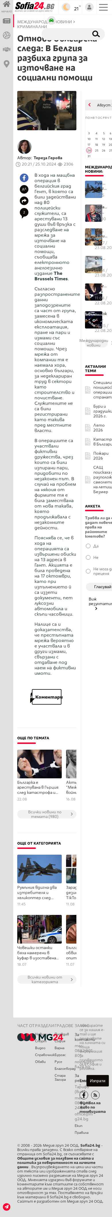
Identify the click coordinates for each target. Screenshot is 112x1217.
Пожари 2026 (101, 456)
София (60, 1041)
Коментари (46, 697)
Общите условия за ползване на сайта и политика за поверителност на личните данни (56, 1162)
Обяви (40, 1062)
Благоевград (65, 1069)
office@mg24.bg (84, 1116)
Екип (78, 1126)
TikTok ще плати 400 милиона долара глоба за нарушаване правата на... (101, 316)
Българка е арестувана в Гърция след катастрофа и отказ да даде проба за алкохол (38, 788)
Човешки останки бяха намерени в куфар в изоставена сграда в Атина (36, 953)
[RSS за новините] (95, 1095)
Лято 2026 (99, 428)
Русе (58, 1062)
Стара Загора (60, 1078)
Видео (40, 1048)
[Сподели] (24, 201)
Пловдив (62, 1034)
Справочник (45, 1055)
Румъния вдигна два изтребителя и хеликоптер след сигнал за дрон (37, 893)
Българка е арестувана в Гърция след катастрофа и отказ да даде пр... (101, 288)
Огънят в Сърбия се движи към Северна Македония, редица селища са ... (101, 261)
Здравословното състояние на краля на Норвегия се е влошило (101, 210)
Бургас (60, 1055)
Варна (59, 1048)
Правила (81, 1133)
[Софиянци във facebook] (84, 1095)
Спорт (41, 1041)
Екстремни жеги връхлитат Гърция (101, 233)
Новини (41, 1034)
